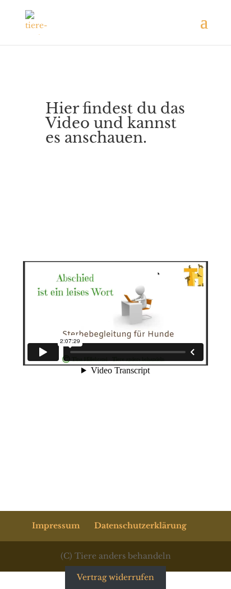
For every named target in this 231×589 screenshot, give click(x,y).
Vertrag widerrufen (115, 578)
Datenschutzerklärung (140, 525)
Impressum (56, 525)
